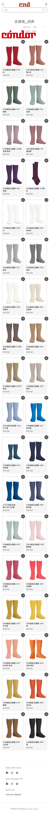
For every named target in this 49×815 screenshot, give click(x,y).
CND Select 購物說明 (13, 794)
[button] (2, 4)
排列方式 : (27, 27)
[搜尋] (43, 10)
